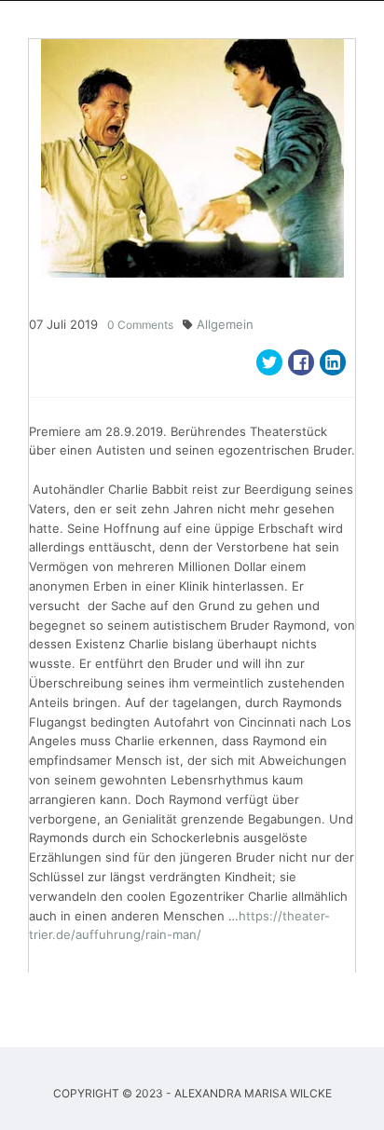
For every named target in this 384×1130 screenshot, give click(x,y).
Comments (140, 325)
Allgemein (225, 324)
